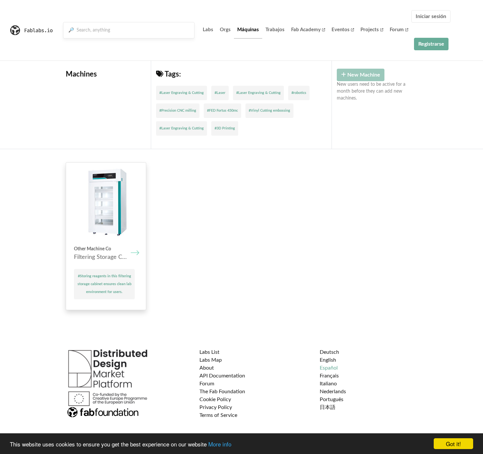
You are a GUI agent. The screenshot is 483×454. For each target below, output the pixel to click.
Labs (208, 29)
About (206, 368)
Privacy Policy (215, 407)
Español (329, 368)
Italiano (328, 383)
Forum (397, 29)
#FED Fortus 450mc (222, 110)
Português (331, 399)
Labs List (209, 352)
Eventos (341, 29)
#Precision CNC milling (177, 110)
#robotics (298, 93)
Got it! (453, 444)
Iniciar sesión (431, 16)
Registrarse (431, 44)
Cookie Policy (215, 399)
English (328, 360)
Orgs (225, 29)
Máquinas (248, 29)
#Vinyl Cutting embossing (269, 110)
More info (219, 444)
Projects (369, 29)
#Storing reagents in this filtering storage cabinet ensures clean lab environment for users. (104, 284)
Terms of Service (218, 415)
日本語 (327, 407)
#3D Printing (225, 128)
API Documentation (222, 375)
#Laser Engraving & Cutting (181, 93)
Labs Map (210, 360)
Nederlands (333, 391)
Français (329, 375)
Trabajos (275, 29)
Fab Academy (306, 29)
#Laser (220, 93)
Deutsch (329, 352)
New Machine (363, 75)
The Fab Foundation (222, 391)
